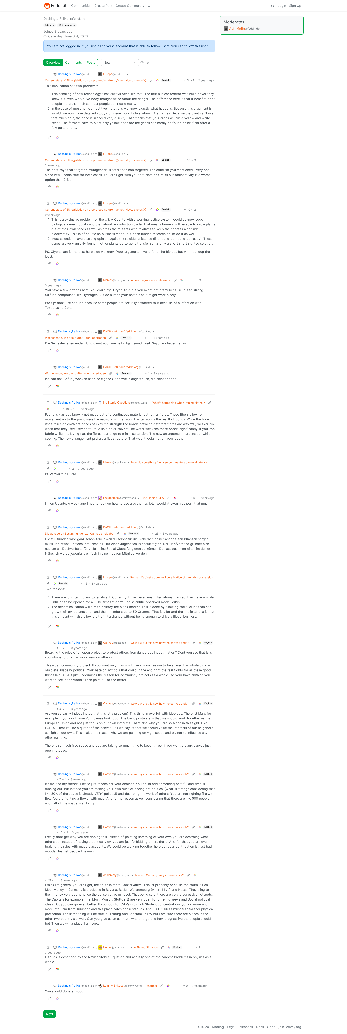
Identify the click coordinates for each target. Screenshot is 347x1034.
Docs (260, 1027)
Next (49, 1014)
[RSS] (148, 62)
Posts (91, 62)
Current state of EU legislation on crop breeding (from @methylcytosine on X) (95, 80)
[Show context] (151, 80)
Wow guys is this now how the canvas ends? (160, 642)
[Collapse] (48, 74)
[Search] (272, 6)
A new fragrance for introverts (150, 280)
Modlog (218, 1027)
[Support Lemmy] (149, 6)
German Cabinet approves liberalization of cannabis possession (171, 577)
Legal (231, 1027)
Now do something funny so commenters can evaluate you (169, 462)
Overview (53, 62)
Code (271, 1027)
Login (282, 6)
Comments (73, 62)
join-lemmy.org (290, 1027)
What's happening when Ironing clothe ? (178, 402)
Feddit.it (58, 5)
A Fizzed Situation (146, 947)
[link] (157, 80)
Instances (246, 1027)
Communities (81, 6)
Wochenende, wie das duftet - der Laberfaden (75, 337)
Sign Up (295, 6)
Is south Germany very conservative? (159, 875)
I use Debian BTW (152, 498)
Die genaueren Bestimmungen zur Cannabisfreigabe (79, 533)
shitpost (152, 985)
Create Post (103, 6)
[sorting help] (142, 62)
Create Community (130, 6)
